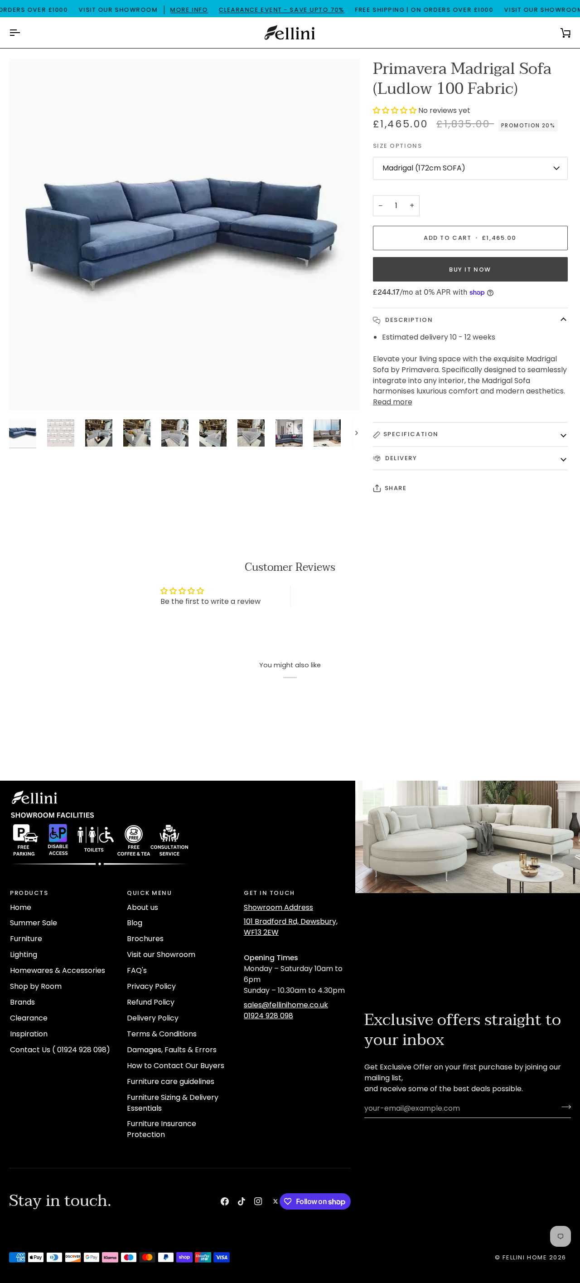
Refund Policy (150, 1002)
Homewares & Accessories (57, 970)
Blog (134, 923)
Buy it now (470, 269)
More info (189, 9)
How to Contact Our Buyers (175, 1065)
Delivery (400, 458)
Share (396, 488)
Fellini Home (526, 1257)
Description (408, 320)
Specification (411, 434)
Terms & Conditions (162, 1034)
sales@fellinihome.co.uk (286, 1005)
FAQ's (137, 970)
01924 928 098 (268, 1016)
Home (20, 907)
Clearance (29, 1018)
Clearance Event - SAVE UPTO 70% (281, 9)
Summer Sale (33, 923)
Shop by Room (36, 986)
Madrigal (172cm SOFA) (423, 168)
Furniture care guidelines (170, 1081)
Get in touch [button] (269, 893)
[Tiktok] (241, 1201)
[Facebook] (225, 1201)
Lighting (23, 954)
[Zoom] (26, 393)
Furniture (26, 938)
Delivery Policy (153, 1018)
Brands (22, 1002)
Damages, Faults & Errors (172, 1050)
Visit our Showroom (161, 954)
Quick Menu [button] (149, 893)
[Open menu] (22, 32)
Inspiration (29, 1034)
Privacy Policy (151, 986)
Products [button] (29, 893)
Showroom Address (278, 907)
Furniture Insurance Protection (161, 1129)
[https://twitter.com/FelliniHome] (275, 1201)
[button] (395, 110)
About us (142, 907)
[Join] (563, 1107)
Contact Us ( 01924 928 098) (60, 1050)
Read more (392, 402)
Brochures (145, 938)
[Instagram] (258, 1201)
